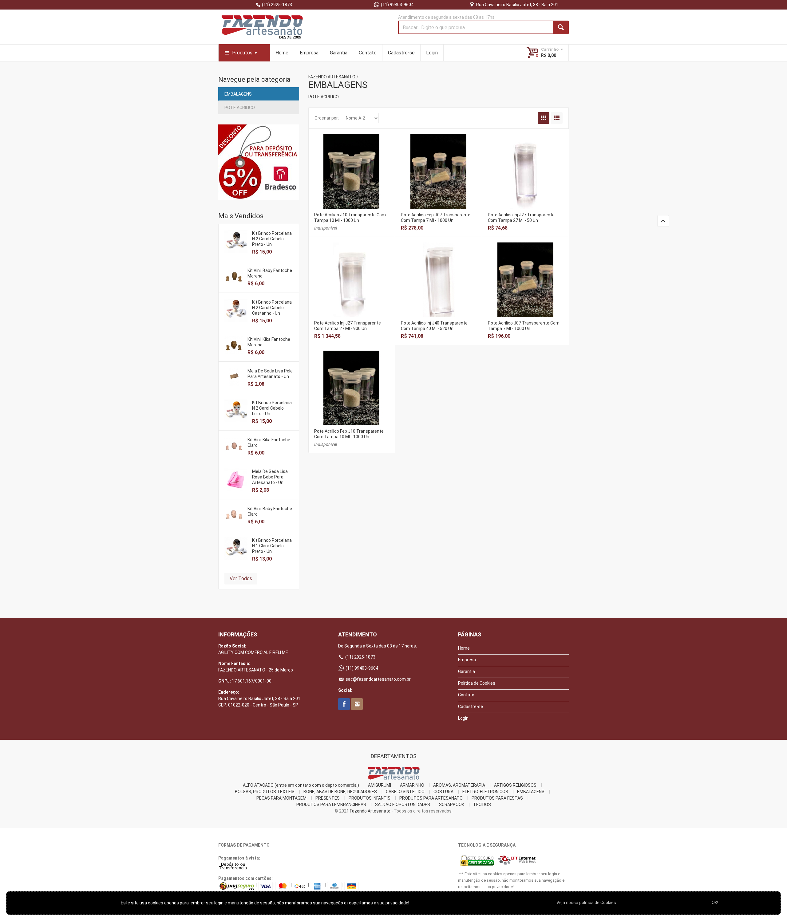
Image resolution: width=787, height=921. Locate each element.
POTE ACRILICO (239, 107)
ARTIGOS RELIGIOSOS (515, 785)
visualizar (351, 170)
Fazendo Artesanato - (371, 811)
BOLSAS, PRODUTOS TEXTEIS (265, 791)
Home (281, 53)
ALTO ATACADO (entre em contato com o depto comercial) (301, 785)
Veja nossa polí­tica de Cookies (586, 902)
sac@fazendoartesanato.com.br (378, 679)
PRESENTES (327, 798)
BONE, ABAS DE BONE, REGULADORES (340, 791)
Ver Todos (241, 578)
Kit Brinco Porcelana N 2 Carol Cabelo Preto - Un (272, 239)
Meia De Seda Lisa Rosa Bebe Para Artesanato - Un (270, 477)
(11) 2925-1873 (276, 4)
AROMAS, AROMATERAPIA (459, 785)
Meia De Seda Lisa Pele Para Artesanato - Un (270, 373)
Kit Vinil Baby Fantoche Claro (269, 511)
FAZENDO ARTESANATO (331, 76)
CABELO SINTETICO (405, 791)
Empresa (309, 53)
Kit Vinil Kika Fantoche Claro (268, 442)
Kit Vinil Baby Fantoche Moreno (269, 273)
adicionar (438, 176)
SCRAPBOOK (451, 804)
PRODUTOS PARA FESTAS (497, 798)
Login (432, 53)
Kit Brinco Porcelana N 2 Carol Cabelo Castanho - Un (272, 308)
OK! (715, 902)
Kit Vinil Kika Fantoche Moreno (268, 342)
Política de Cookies (476, 683)
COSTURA (443, 791)
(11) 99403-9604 (396, 4)
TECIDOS (482, 804)
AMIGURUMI (379, 785)
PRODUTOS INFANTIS (369, 798)
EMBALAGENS (238, 94)
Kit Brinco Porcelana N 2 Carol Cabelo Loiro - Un (272, 408)
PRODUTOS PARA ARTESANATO (431, 798)
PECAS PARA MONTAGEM (281, 798)
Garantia (338, 53)
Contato (368, 53)
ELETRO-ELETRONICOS (485, 791)
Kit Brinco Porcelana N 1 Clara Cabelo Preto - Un (272, 546)
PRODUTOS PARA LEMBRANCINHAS (331, 804)
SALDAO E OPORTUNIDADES (402, 804)
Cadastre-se (401, 53)
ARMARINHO (412, 785)
